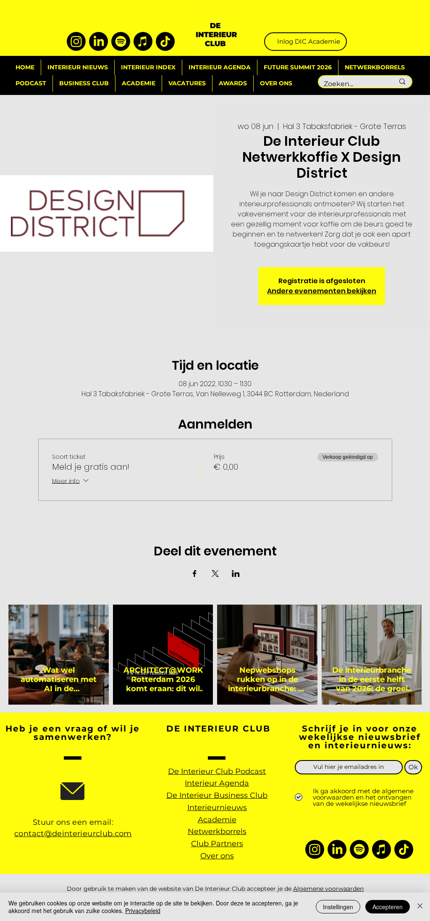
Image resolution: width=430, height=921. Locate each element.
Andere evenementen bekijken (321, 291)
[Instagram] (76, 41)
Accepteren (387, 907)
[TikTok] (165, 41)
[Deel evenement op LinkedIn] (236, 573)
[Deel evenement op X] (215, 573)
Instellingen (338, 907)
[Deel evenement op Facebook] (195, 573)
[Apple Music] (143, 41)
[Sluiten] (420, 906)
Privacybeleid (142, 910)
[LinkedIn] (98, 41)
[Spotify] (120, 41)
